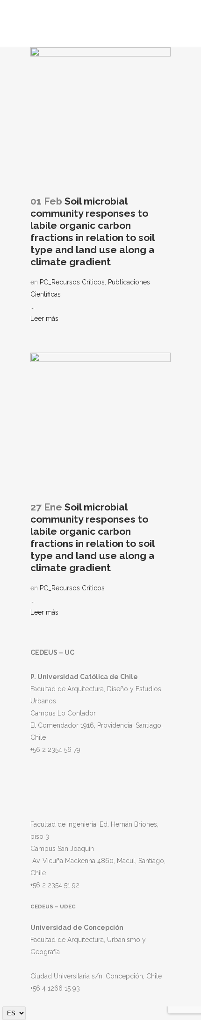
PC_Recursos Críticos (72, 282)
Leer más (44, 318)
